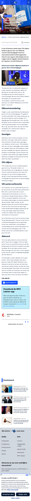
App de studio (21, 449)
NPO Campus (21, 455)
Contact (19, 441)
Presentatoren (6, 447)
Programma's (6, 444)
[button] (2, 2)
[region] (15, 78)
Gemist (4, 454)
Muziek (4, 450)
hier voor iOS (20, 304)
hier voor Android (8, 306)
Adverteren (20, 452)
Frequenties (5, 441)
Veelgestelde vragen (21, 445)
